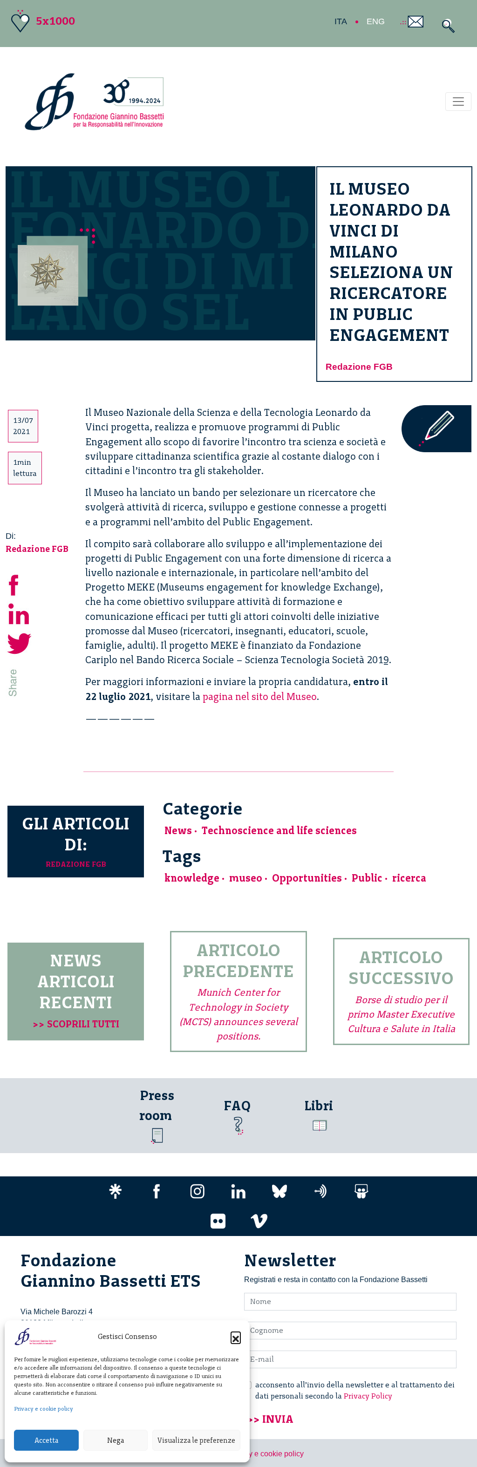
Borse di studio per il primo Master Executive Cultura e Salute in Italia (401, 1014)
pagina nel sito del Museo (260, 696)
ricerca (409, 878)
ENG (376, 21)
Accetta (46, 1440)
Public (367, 878)
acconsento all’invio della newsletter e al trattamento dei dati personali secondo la (355, 1390)
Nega (115, 1440)
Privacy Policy (368, 1396)
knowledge (191, 878)
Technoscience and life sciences (279, 830)
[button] (235, 1336)
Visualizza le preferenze (196, 1440)
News (178, 830)
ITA (340, 21)
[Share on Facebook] (20, 583)
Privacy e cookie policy (43, 1409)
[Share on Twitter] (20, 642)
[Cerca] (446, 25)
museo (245, 878)
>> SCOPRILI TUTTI (76, 1024)
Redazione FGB (359, 367)
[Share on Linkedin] (20, 613)
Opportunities (307, 878)
